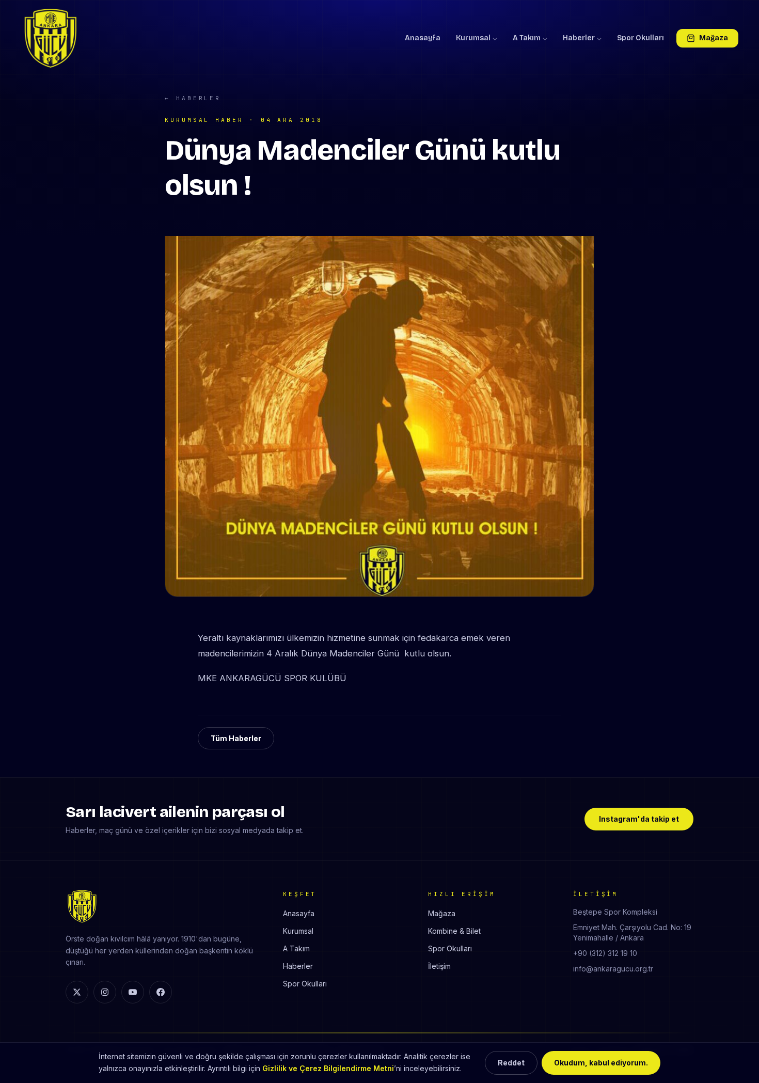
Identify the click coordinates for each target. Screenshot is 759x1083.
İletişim (439, 966)
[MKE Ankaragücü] (51, 38)
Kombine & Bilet (454, 931)
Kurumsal (473, 38)
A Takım (527, 38)
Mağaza (713, 38)
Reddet (511, 1062)
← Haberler (193, 98)
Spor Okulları (640, 38)
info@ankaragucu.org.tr (613, 968)
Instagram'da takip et (639, 818)
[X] (77, 992)
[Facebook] (160, 992)
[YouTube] (132, 992)
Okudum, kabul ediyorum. (601, 1062)
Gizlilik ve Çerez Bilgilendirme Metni (328, 1068)
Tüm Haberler (236, 738)
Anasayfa (422, 38)
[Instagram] (104, 992)
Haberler (579, 38)
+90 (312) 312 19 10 (605, 953)
